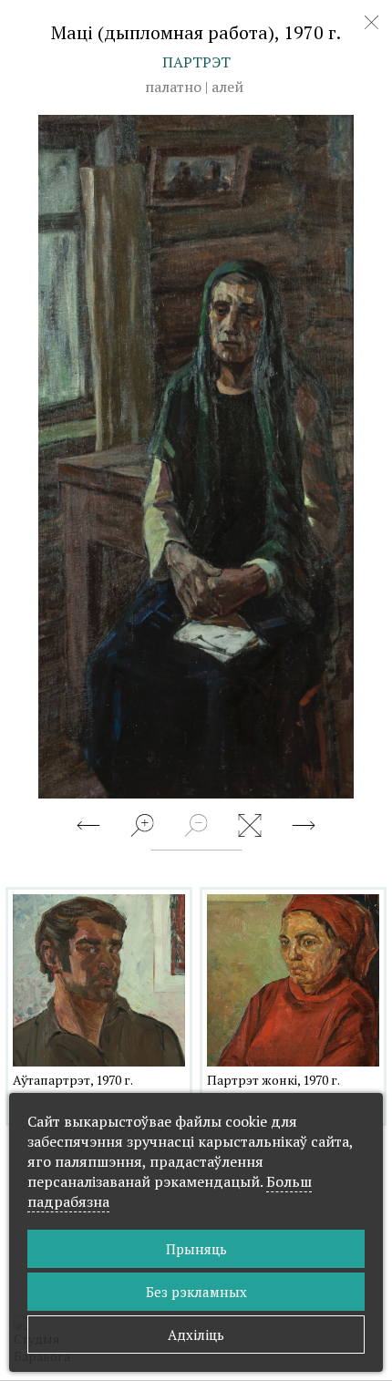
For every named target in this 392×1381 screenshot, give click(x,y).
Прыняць (196, 1249)
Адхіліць (196, 1334)
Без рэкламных (196, 1292)
